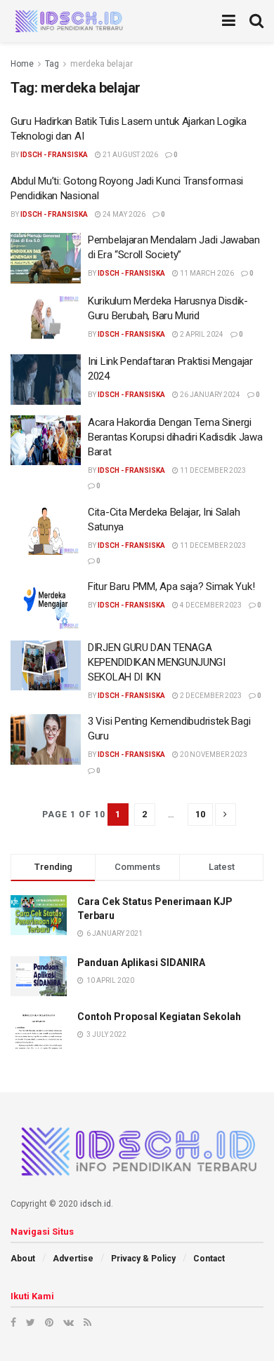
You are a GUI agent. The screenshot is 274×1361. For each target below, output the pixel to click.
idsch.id (95, 1204)
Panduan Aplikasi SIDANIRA (141, 962)
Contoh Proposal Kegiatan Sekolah (159, 1016)
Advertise (73, 1258)
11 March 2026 (206, 273)
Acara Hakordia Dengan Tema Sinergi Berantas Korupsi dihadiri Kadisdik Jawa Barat (175, 437)
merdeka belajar (101, 64)
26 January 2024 (209, 394)
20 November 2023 (212, 754)
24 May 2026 (123, 214)
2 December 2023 (210, 695)
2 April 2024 (200, 334)
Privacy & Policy (143, 1258)
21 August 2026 (129, 155)
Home (22, 64)
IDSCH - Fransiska (54, 155)
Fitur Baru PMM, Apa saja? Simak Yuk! (171, 586)
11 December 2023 (212, 470)
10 (200, 814)
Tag (52, 64)
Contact (209, 1258)
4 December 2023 (210, 605)
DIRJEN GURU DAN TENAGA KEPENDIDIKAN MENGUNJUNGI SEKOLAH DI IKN (157, 662)
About (23, 1258)
